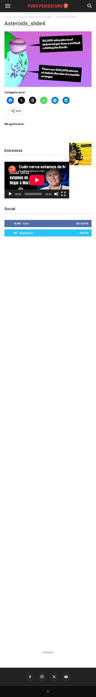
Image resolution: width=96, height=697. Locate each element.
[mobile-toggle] (7, 6)
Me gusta (82, 223)
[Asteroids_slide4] (48, 86)
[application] (36, 180)
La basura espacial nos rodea (33, 17)
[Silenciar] (56, 194)
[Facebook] (29, 676)
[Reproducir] (10, 194)
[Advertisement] (48, 444)
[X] (54, 676)
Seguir (84, 232)
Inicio (7, 17)
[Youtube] (66, 676)
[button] (89, 6)
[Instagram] (42, 676)
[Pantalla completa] (63, 194)
